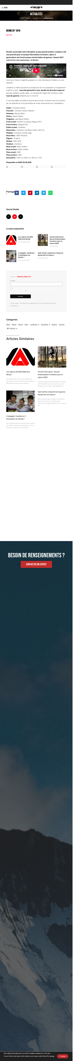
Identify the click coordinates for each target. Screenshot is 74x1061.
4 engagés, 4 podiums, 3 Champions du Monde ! (26, 255)
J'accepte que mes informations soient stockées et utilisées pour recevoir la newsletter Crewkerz (36, 289)
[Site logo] (36, 7)
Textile (20, 324)
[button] (17, 193)
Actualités (28, 18)
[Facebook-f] (8, 216)
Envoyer (20, 296)
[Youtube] (14, 216)
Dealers (54, 324)
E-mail (12, 281)
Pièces (14, 324)
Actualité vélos (37, 18)
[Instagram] (20, 216)
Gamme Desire (48, 18)
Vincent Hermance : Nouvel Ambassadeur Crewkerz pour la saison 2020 (50, 374)
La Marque (33, 324)
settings (52, 1056)
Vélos (8, 324)
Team (26, 324)
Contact (61, 324)
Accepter (62, 1056)
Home (21, 18)
